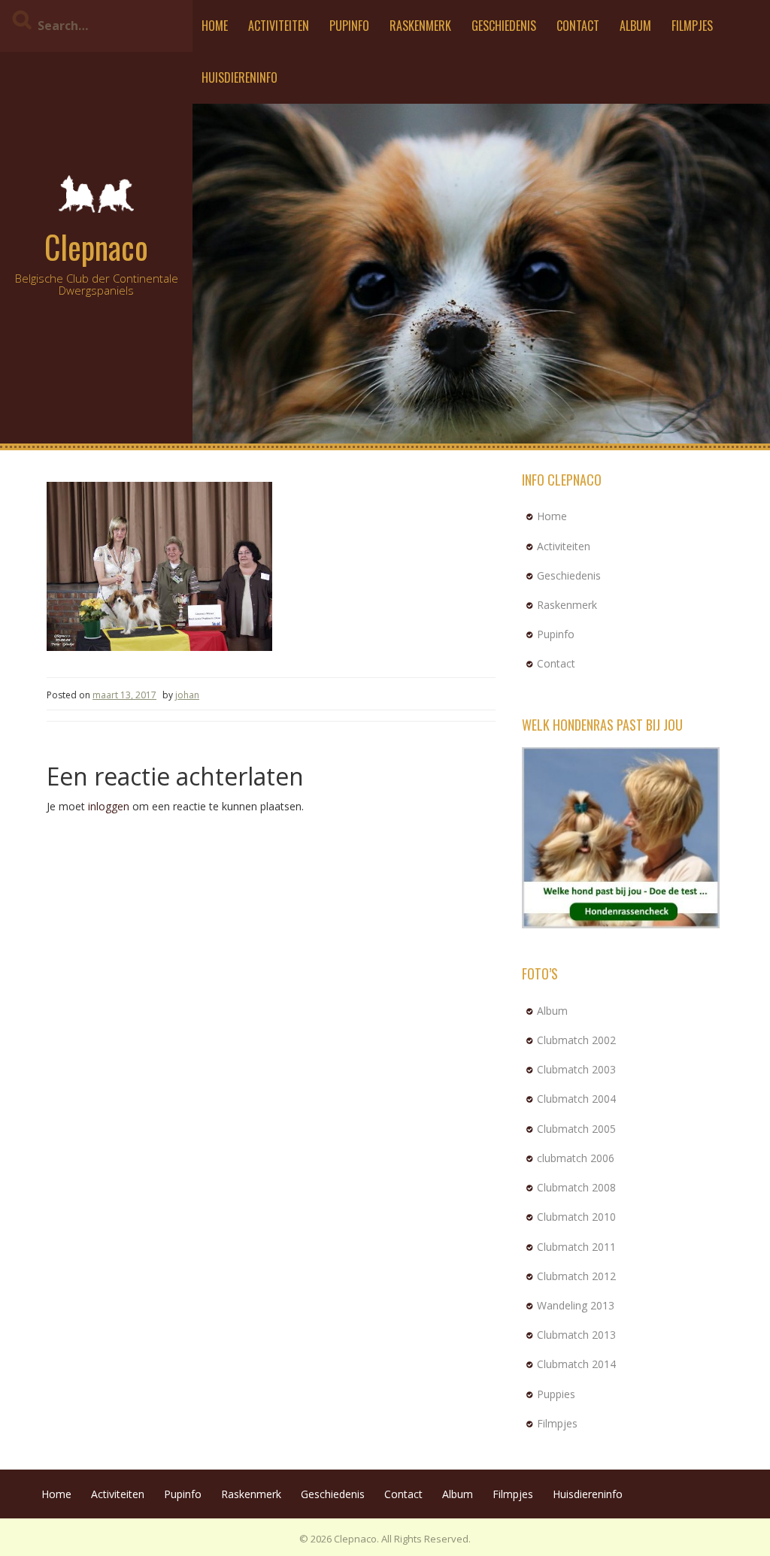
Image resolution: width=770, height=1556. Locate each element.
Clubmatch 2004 (576, 1098)
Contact (577, 26)
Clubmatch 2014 (576, 1364)
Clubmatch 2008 (576, 1187)
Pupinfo (349, 26)
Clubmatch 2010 (576, 1216)
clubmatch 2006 (575, 1158)
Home (215, 26)
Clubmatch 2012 (576, 1276)
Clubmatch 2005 (576, 1129)
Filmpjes (692, 26)
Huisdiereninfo (239, 77)
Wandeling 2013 (575, 1305)
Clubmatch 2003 (576, 1069)
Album (635, 26)
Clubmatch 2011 (576, 1247)
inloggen (108, 806)
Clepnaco (96, 246)
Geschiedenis (503, 26)
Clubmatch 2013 (576, 1334)
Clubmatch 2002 (576, 1040)
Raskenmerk (420, 26)
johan (187, 695)
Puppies (556, 1394)
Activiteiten (278, 26)
